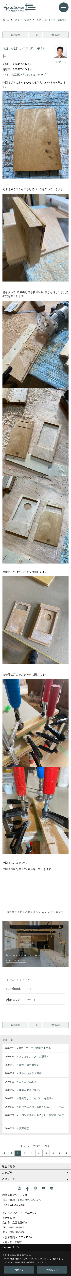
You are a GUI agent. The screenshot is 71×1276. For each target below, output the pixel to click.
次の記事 (55, 35)
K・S (5, 74)
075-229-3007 (16, 1227)
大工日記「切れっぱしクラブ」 (29, 74)
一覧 (35, 35)
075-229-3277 (33, 1199)
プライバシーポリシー (38, 1258)
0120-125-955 (16, 1199)
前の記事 (15, 35)
